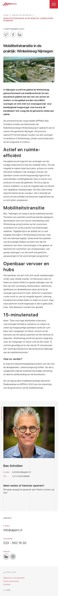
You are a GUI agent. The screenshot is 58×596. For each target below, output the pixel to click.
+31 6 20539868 (21, 476)
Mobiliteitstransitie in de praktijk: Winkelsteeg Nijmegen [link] (28, 19)
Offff (8, 590)
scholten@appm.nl (21, 472)
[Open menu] (54, 4)
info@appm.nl (12, 530)
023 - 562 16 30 (14, 543)
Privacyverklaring (11, 581)
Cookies (7, 584)
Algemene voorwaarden (14, 578)
